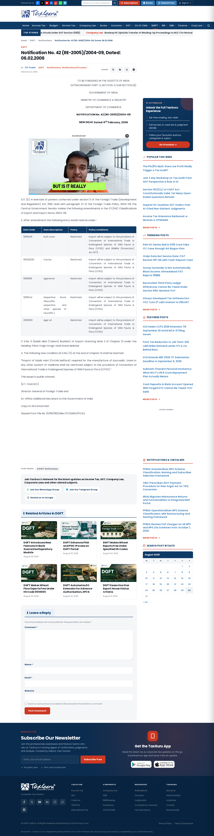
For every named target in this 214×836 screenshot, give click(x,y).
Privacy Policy (165, 823)
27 (168, 590)
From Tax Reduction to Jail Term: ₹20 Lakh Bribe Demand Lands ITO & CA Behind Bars (166, 345)
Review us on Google (41, 497)
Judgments (140, 800)
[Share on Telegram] (134, 69)
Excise (103, 25)
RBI (163, 25)
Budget (54, 25)
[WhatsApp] (60, 3)
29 (182, 590)
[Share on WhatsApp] (127, 69)
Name (29, 664)
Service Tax (68, 25)
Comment (31, 627)
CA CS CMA (141, 25)
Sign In (185, 2)
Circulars (139, 795)
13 (168, 578)
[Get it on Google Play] (141, 764)
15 (182, 578)
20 (168, 584)
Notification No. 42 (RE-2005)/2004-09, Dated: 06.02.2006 (71, 55)
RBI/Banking (109, 800)
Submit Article (173, 795)
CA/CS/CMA (109, 809)
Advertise (171, 800)
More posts (150, 227)
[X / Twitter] (42, 3)
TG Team (30, 67)
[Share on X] (113, 69)
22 (182, 584)
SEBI (171, 25)
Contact (170, 805)
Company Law (87, 25)
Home (25, 25)
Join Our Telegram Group (83, 489)
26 (160, 590)
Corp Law (196, 25)
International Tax (79, 809)
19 (161, 584)
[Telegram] (65, 3)
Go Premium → (168, 144)
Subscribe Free (93, 759)
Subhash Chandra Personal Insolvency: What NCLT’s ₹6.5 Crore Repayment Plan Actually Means (167, 372)
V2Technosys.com (80, 823)
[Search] (114, 3)
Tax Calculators (142, 809)
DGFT (154, 25)
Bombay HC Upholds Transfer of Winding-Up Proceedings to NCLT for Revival (103, 32)
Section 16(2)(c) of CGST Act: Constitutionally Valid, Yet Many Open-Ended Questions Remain (167, 193)
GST (128, 25)
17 (147, 584)
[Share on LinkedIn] (120, 69)
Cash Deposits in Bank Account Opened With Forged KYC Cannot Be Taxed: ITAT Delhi (168, 388)
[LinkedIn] (51, 3)
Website (29, 690)
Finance (182, 25)
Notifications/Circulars (74, 67)
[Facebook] (38, 3)
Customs (116, 25)
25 (153, 590)
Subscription (131, 3)
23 (189, 584)
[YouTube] (47, 3)
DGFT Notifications (48, 468)
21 (175, 584)
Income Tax (38, 25)
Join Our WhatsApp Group (44, 489)
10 (146, 578)
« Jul (145, 602)
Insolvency (108, 805)
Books (149, 3)
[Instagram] (56, 3)
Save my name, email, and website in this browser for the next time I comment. (65, 703)
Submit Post (168, 3)
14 (175, 578)
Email (28, 677)
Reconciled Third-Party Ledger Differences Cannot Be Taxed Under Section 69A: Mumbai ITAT (165, 286)
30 (189, 590)
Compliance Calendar (146, 805)
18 (154, 584)
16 (189, 578)
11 (153, 578)
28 (175, 590)
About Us (170, 790)
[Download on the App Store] (164, 764)
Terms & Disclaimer (184, 823)
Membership (172, 809)
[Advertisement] (44, 109)
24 (146, 590)
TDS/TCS (75, 805)
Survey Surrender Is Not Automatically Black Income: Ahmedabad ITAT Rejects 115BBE (167, 271)
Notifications (45, 40)
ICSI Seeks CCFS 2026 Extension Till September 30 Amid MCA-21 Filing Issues (164, 330)
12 (161, 578)
